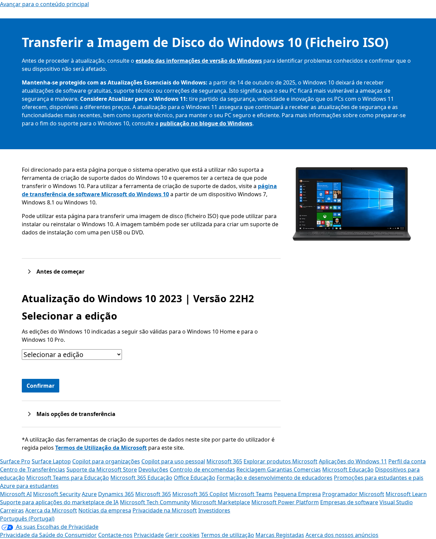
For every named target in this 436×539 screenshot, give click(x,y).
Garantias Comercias (294, 469)
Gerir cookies (182, 535)
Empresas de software (349, 502)
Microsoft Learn (406, 494)
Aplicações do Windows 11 (353, 461)
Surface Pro (15, 461)
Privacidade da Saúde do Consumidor (48, 535)
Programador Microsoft (353, 494)
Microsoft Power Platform (285, 502)
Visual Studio (396, 502)
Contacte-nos (115, 535)
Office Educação (194, 477)
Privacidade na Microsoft (165, 510)
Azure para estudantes (29, 486)
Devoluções (153, 469)
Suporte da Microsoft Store (101, 469)
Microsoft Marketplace (220, 502)
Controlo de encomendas (202, 469)
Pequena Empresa (297, 494)
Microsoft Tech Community (155, 502)
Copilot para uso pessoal (173, 461)
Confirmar (40, 385)
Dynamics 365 (116, 494)
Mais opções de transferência (75, 414)
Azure (89, 494)
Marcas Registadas (279, 535)
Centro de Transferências (32, 469)
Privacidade (149, 535)
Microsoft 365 (224, 461)
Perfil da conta (407, 461)
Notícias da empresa (104, 510)
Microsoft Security (56, 494)
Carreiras (12, 510)
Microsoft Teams (250, 494)
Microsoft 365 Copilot (200, 494)
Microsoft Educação (348, 469)
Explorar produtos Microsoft (280, 461)
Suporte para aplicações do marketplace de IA (59, 502)
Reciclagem (251, 469)
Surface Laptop (51, 461)
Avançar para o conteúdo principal (44, 4)
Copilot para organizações (106, 461)
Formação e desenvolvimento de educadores (274, 477)
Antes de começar (60, 271)
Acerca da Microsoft (51, 510)
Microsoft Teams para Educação (67, 477)
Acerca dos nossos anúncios (342, 535)
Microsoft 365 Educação (141, 477)
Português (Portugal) (27, 518)
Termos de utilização (227, 535)
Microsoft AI (16, 494)
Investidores (214, 510)
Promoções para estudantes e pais (378, 477)
